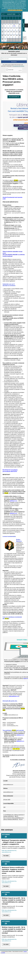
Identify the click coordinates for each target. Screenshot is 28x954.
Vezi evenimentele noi (14, 96)
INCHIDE (23, 25)
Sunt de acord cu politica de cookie (15, 10)
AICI (9, 8)
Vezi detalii (6, 855)
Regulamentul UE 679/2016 (18, 66)
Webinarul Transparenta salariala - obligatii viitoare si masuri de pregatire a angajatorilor (13, 842)
